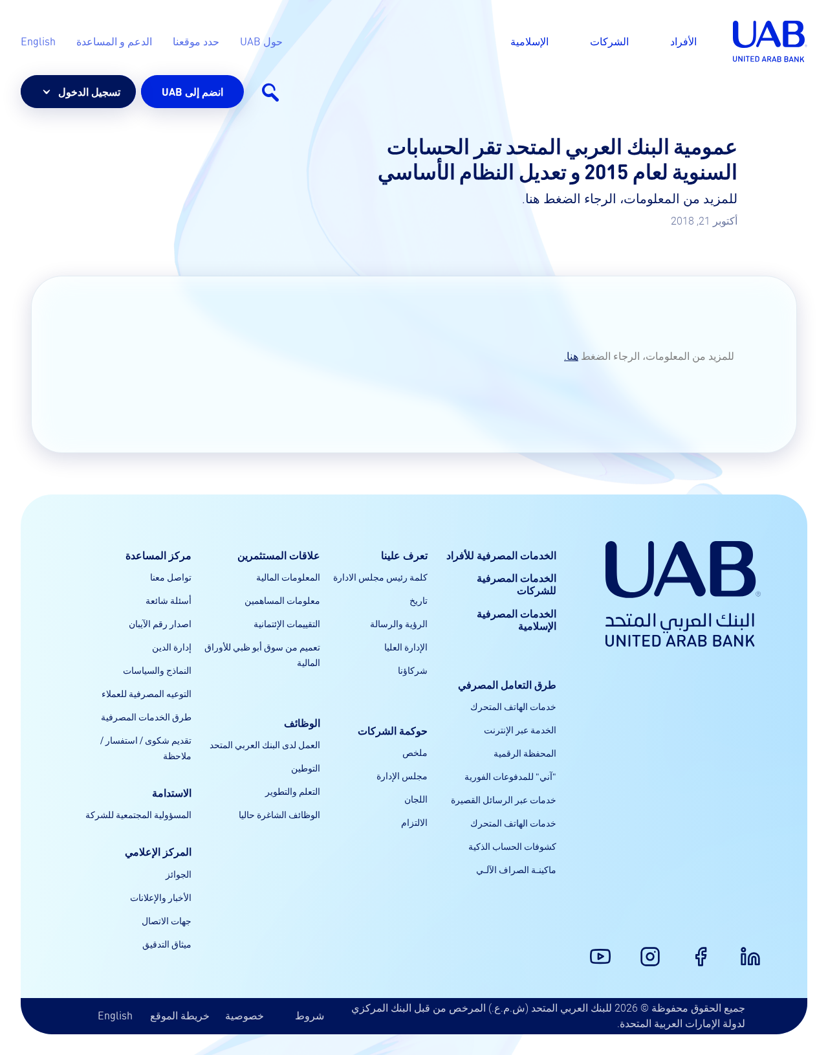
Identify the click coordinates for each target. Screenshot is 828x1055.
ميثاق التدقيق (166, 944)
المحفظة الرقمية (525, 753)
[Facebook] (708, 948)
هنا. (571, 356)
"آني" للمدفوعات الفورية (510, 776)
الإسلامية (529, 41)
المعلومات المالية (288, 577)
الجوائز (178, 874)
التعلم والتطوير (292, 791)
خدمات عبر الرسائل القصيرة (503, 799)
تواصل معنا (170, 577)
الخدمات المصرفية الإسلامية (516, 619)
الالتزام (414, 822)
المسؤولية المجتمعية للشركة (138, 814)
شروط (309, 1015)
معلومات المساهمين (282, 600)
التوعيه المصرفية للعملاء (146, 693)
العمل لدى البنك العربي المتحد (265, 744)
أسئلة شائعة (168, 600)
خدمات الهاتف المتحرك (513, 706)
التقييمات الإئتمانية (287, 623)
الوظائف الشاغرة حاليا (279, 814)
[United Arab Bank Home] (683, 594)
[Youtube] (608, 948)
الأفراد (683, 41)
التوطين (305, 767)
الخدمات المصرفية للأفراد (501, 555)
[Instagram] (657, 948)
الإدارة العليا (406, 646)
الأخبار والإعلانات (160, 897)
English (115, 1015)
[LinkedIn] (758, 948)
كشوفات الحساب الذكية (512, 846)
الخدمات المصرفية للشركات (516, 584)
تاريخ (418, 600)
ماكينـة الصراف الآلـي (516, 869)
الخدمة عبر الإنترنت (520, 729)
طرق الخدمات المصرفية (146, 716)
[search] (269, 92)
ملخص (415, 752)
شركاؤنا (413, 670)
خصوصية (244, 1015)
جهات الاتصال (166, 920)
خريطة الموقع (180, 1015)
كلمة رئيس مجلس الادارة (380, 577)
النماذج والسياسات (157, 670)
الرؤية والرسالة (399, 623)
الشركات (609, 41)
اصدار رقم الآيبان (160, 623)
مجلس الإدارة (402, 775)
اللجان (416, 799)
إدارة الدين (171, 646)
